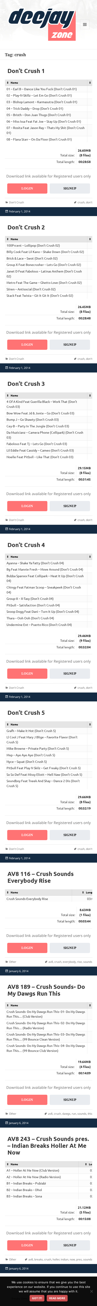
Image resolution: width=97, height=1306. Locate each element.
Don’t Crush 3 (26, 383)
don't (89, 202)
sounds (87, 962)
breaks (38, 1259)
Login (27, 188)
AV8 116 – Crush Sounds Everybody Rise (40, 877)
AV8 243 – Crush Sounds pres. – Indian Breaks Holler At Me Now (48, 1145)
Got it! (37, 1298)
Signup (69, 188)
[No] (91, 1291)
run (74, 1114)
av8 (50, 962)
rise (79, 962)
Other (12, 962)
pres (79, 1259)
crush (81, 202)
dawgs (66, 1114)
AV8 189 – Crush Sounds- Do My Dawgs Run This (46, 990)
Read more (57, 1298)
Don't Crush (16, 202)
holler (56, 1259)
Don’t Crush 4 (26, 544)
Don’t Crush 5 (26, 712)
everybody (69, 962)
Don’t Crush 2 (26, 227)
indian (64, 1259)
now (72, 1259)
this (90, 1114)
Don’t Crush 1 (26, 70)
